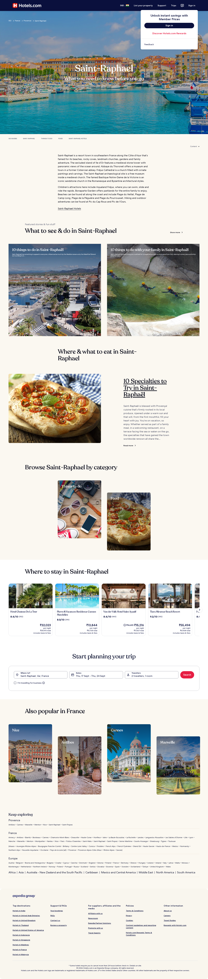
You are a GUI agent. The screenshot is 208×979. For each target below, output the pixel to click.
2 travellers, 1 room (142, 676)
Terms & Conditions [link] (134, 911)
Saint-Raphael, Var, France (35, 676)
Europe (13, 858)
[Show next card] (199, 609)
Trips (173, 5)
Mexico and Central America (118, 872)
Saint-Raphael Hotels (78, 139)
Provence (27, 20)
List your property (143, 5)
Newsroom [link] (93, 918)
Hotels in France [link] (20, 949)
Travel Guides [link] (170, 920)
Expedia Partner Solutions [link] (99, 923)
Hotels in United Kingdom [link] (24, 920)
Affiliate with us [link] (95, 913)
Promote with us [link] (95, 928)
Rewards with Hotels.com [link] (175, 925)
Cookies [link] (129, 920)
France (17, 20)
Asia (21, 872)
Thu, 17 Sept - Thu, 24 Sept (90, 676)
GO (10, 20)
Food (60, 139)
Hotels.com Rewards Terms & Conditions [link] (139, 933)
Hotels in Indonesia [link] (21, 935)
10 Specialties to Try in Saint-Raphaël (145, 388)
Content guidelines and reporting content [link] (141, 926)
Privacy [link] (129, 915)
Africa (12, 872)
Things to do (46, 139)
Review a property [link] (58, 925)
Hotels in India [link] (19, 911)
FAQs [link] (52, 915)
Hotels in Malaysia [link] (21, 954)
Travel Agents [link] (94, 933)
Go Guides (13, 139)
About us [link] (168, 911)
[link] (169, 44)
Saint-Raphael (29, 139)
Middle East (146, 872)
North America (165, 872)
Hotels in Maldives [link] (21, 945)
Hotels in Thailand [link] (21, 925)
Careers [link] (167, 915)
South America (186, 872)
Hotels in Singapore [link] (21, 940)
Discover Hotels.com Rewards (169, 33)
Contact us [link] (55, 920)
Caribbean (91, 872)
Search (187, 674)
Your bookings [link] (56, 911)
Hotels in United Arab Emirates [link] (26, 915)
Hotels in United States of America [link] (28, 930)
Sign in (191, 5)
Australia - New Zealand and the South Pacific (54, 872)
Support (162, 5)
